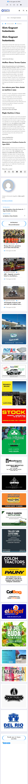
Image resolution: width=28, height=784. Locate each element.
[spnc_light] (26, 10)
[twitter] (9, 171)
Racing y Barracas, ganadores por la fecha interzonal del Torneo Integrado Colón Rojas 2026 (12, 246)
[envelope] (17, 171)
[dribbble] (14, 5)
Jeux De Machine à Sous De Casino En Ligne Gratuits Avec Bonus (13, 210)
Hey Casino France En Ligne (8, 108)
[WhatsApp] (24, 171)
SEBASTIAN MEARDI (10, 244)
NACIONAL (9, 743)
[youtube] (21, 5)
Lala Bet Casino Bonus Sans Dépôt (9, 109)
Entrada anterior (6, 207)
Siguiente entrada (6, 213)
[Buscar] (23, 10)
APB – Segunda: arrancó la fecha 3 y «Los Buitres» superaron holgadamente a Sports (11, 275)
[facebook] (5, 171)
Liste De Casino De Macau (7, 59)
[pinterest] (21, 171)
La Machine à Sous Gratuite (10, 216)
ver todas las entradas (7, 200)
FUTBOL (5, 743)
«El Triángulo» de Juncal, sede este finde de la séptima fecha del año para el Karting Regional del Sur (13, 303)
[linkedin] (12, 171)
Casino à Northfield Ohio (7, 137)
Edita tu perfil (21, 196)
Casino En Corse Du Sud (7, 139)
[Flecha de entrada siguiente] (24, 216)
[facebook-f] (7, 5)
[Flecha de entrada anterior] (24, 209)
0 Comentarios (19, 23)
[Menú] (19, 10)
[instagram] (17, 5)
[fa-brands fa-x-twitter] (10, 5)
